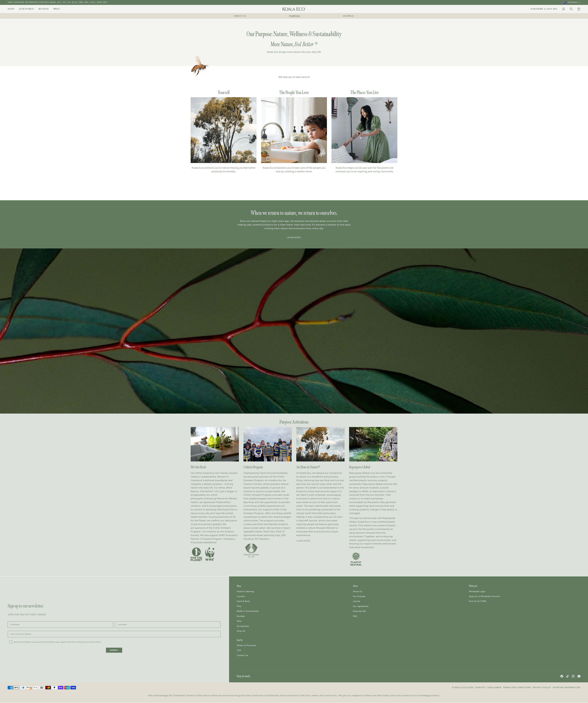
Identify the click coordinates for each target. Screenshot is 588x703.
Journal (348, 16)
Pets (239, 606)
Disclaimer (494, 687)
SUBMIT (114, 650)
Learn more (303, 541)
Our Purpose (359, 596)
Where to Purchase (246, 645)
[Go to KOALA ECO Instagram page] (573, 676)
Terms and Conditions (517, 687)
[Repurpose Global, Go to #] (373, 444)
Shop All (241, 631)
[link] (12, 9)
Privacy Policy (542, 687)
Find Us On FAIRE (477, 601)
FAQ (355, 616)
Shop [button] (239, 586)
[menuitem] (12, 9)
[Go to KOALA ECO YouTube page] (579, 676)
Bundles (241, 616)
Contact (480, 687)
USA (239, 650)
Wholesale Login (477, 591)
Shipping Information (566, 687)
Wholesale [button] (473, 586)
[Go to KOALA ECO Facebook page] (561, 676)
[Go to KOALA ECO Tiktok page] (567, 676)
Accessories (243, 626)
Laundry (241, 596)
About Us (240, 16)
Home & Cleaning (245, 591)
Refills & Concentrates (248, 611)
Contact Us (242, 655)
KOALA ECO (460, 687)
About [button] (355, 586)
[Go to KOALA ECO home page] (294, 9)
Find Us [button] (240, 640)
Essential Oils (359, 611)
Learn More (294, 237)
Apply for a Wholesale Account (484, 596)
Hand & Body (243, 601)
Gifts (239, 621)
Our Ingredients (360, 606)
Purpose (294, 16)
